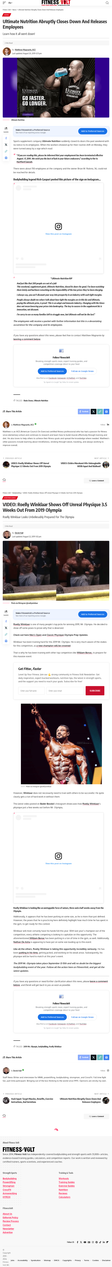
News (6, 15)
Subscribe (95, 690)
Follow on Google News (82, 371)
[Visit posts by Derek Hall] (6, 1070)
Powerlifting (9, 1182)
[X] (81, 1242)
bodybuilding (43, 1046)
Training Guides (67, 1182)
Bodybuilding (10, 498)
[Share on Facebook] (6, 138)
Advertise (8, 1232)
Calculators (64, 1197)
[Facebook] (77, 1242)
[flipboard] (107, 1242)
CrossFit (7, 1189)
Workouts (64, 1178)
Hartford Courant (24, 162)
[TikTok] (100, 1242)
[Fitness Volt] (56, 3)
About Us (7, 1213)
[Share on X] (6, 144)
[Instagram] (108, 1071)
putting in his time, (28, 952)
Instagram (61, 378)
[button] (5, 3)
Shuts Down (28, 400)
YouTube (82, 378)
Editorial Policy (10, 1217)
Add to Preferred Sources (92, 131)
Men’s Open (35, 635)
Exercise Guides (67, 1185)
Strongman (8, 1185)
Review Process (11, 1221)
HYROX (6, 1197)
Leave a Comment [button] (98, 481)
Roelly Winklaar (21, 624)
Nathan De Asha (21, 942)
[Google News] (89, 1242)
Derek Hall (19, 533)
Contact (7, 1224)
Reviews (63, 1193)
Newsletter (8, 1228)
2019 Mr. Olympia (30, 1046)
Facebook (53, 378)
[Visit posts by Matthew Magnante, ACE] (6, 424)
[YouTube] (85, 1242)
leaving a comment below (26, 339)
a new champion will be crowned (53, 645)
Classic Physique (55, 635)
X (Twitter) (71, 378)
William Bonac (37, 938)
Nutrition (63, 1189)
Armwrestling (10, 1193)
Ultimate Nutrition (41, 400)
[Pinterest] (96, 1242)
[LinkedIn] (108, 425)
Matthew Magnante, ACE (25, 49)
